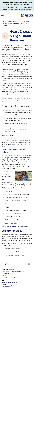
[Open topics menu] (28, 264)
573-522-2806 (6, 286)
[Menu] (2, 15)
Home (4, 21)
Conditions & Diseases (14, 21)
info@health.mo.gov (8, 282)
